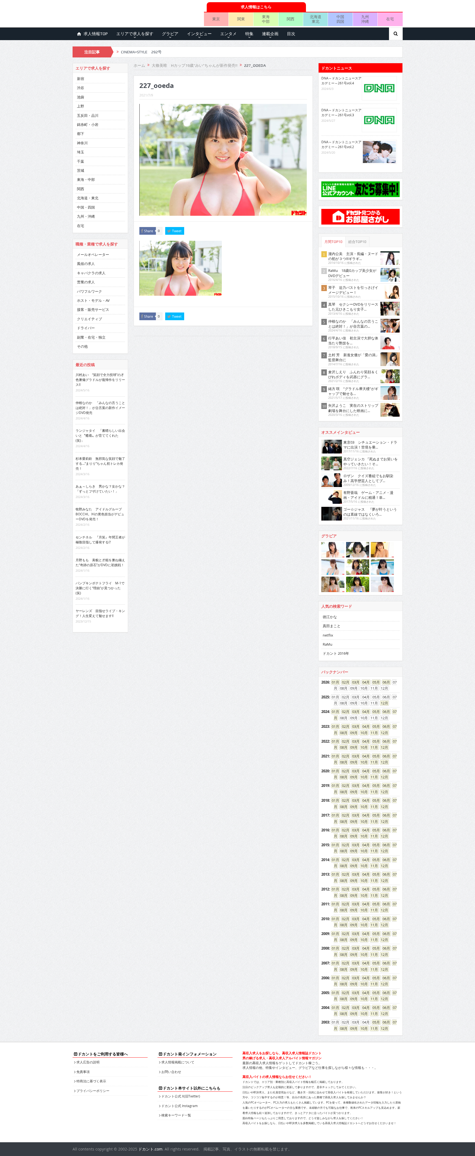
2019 (325, 785)
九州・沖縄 (86, 216)
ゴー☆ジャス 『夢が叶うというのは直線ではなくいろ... (370, 512)
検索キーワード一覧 (176, 1115)
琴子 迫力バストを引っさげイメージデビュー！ (353, 290)
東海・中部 (86, 179)
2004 (325, 1007)
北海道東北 (315, 19)
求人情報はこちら (256, 6)
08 (342, 732)
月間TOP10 (333, 242)
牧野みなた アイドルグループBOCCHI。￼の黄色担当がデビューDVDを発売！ (100, 514)
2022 (325, 741)
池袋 (80, 97)
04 (364, 682)
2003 (325, 1022)
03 (354, 682)
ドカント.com (150, 1149)
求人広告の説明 (88, 1062)
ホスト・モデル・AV (93, 300)
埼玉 (80, 152)
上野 (80, 106)
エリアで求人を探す (134, 33)
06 (384, 682)
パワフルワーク (89, 291)
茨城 (80, 170)
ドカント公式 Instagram (179, 1106)
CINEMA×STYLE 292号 (141, 52)
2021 (325, 756)
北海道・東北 (87, 197)
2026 (325, 682)
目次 (291, 33)
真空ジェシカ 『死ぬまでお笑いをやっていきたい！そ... (370, 461)
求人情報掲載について (177, 1062)
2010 (325, 918)
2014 (325, 859)
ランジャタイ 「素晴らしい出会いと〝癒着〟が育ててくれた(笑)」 (100, 435)
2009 (325, 933)
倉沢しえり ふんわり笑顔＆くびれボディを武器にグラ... (353, 374)
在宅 (390, 18)
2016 (325, 830)
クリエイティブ (89, 318)
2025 (325, 697)
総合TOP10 (357, 242)
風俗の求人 (86, 263)
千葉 (80, 161)
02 (344, 682)
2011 (325, 903)
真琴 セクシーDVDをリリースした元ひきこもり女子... (353, 307)
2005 (325, 992)
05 (374, 682)
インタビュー (199, 33)
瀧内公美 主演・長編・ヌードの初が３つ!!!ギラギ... (353, 256)
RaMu (327, 644)
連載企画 (270, 33)
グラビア (170, 33)
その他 (82, 346)
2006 (325, 977)
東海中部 (266, 19)
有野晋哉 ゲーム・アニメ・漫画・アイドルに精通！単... (368, 495)
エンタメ (228, 33)
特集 (249, 33)
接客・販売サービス (93, 309)
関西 (290, 18)
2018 (325, 800)
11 (372, 732)
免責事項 (83, 1071)
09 (352, 732)
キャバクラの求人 (91, 272)
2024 (325, 711)
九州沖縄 (365, 19)
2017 (325, 815)
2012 (325, 889)
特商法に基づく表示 (91, 1081)
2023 (325, 726)
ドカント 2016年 (336, 653)
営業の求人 (86, 282)
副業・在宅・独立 (91, 337)
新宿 (80, 78)
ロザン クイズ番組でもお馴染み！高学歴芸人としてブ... (368, 478)
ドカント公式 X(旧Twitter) (180, 1096)
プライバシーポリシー (92, 1090)
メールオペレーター (93, 254)
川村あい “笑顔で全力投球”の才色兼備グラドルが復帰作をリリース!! (100, 379)
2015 (325, 844)
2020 (325, 770)
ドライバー (86, 327)
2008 (325, 948)
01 (334, 682)
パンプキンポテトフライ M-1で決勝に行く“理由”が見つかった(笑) (100, 588)
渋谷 (80, 87)
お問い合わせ (171, 1071)
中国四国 (340, 19)
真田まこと (332, 625)
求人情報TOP (96, 33)
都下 (80, 133)
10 (362, 732)
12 (383, 703)
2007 (325, 963)
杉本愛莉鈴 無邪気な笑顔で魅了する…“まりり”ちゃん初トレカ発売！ (100, 463)
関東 (241, 18)
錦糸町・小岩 (87, 124)
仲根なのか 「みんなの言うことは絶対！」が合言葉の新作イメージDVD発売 (100, 407)
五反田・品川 (87, 115)
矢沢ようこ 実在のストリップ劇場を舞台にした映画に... (353, 408)
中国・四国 (86, 207)
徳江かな (330, 616)
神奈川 (82, 142)
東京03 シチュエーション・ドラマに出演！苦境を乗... (370, 445)
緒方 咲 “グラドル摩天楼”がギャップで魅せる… (353, 391)
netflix (328, 635)
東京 (216, 18)
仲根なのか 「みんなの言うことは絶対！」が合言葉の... (353, 324)
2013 (325, 874)
